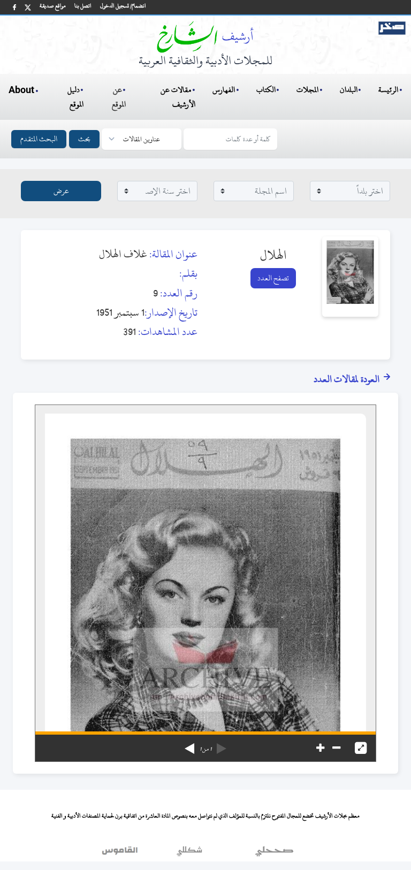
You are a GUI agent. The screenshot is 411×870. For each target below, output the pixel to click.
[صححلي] (274, 853)
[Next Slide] (189, 745)
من (205, 749)
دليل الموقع (75, 96)
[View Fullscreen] (361, 748)
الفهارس (223, 89)
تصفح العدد (273, 278)
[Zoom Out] (336, 748)
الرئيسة (388, 89)
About (21, 90)
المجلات (307, 89)
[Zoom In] (320, 748)
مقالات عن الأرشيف (178, 96)
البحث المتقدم (38, 139)
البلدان (348, 89)
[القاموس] (121, 853)
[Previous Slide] (221, 745)
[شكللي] (189, 853)
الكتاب (266, 89)
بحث (84, 139)
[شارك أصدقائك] (14, 7)
